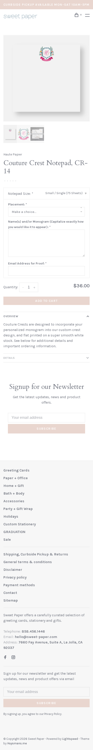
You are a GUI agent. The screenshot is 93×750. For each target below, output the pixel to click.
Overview (10, 316)
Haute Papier (12, 154)
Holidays (10, 516)
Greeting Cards (16, 470)
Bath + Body (13, 493)
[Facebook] (5, 657)
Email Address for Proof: (27, 263)
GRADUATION (14, 532)
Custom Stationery (19, 524)
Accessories (13, 501)
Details (9, 358)
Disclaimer (12, 569)
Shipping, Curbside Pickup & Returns (35, 554)
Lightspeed (70, 738)
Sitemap (10, 600)
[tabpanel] (46, 78)
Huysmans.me (17, 743)
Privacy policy (15, 577)
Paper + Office (15, 478)
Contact (10, 592)
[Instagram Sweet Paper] (13, 657)
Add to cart (46, 301)
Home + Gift (13, 485)
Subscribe (46, 429)
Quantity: (10, 287)
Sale (7, 539)
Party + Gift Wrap (18, 509)
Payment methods (19, 585)
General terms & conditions (27, 562)
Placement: (17, 204)
